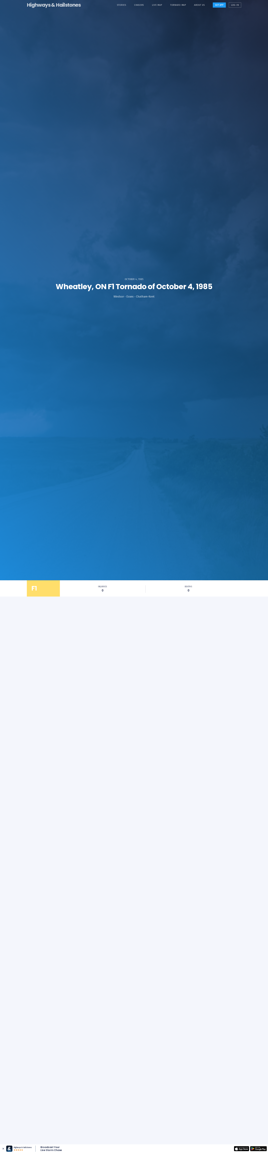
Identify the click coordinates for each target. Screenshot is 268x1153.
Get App (219, 5)
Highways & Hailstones (54, 4)
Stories (121, 5)
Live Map (157, 5)
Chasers (139, 5)
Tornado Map (178, 5)
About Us (199, 5)
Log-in (235, 5)
